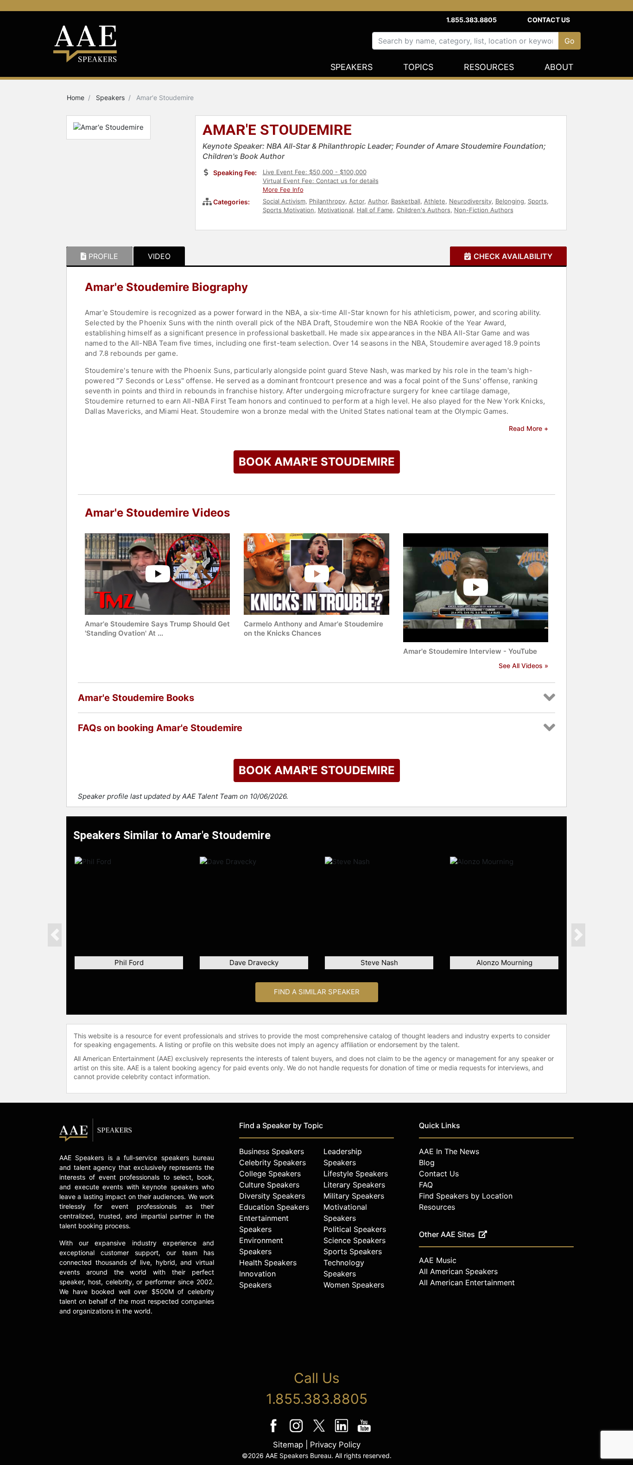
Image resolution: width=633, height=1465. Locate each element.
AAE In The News (449, 1151)
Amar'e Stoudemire (277, 131)
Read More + (528, 428)
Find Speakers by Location (466, 1195)
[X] (320, 1432)
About (559, 67)
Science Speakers (354, 1240)
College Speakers (270, 1173)
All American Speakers (458, 1271)
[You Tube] (364, 1432)
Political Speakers (354, 1229)
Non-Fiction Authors (483, 210)
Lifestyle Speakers (355, 1173)
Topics (418, 67)
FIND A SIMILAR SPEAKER (317, 991)
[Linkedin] (342, 1432)
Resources (489, 67)
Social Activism (284, 201)
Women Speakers (353, 1284)
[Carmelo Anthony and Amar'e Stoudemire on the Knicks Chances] (316, 573)
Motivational (335, 210)
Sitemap (288, 1444)
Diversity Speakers (272, 1195)
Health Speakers (268, 1262)
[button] (55, 934)
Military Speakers (353, 1195)
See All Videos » (523, 665)
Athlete (434, 201)
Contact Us (548, 20)
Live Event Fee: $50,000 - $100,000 (315, 172)
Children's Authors (423, 210)
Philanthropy (327, 201)
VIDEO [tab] (159, 256)
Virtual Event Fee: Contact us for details (321, 180)
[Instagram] (297, 1432)
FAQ (426, 1184)
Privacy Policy (335, 1444)
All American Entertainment (467, 1282)
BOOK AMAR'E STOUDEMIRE (317, 461)
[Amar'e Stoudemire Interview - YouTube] (475, 586)
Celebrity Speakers (272, 1162)
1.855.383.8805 (471, 20)
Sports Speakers (352, 1251)
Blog (427, 1162)
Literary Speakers (354, 1184)
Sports (537, 201)
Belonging (509, 201)
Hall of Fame (375, 210)
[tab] (99, 256)
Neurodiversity (470, 201)
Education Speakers (274, 1207)
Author (377, 201)
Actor (356, 201)
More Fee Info (283, 189)
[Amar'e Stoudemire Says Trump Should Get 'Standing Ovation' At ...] (157, 573)
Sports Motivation (288, 210)
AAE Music (437, 1260)
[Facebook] (274, 1432)
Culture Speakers (269, 1184)
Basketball (405, 201)
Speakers (351, 67)
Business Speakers (271, 1151)
